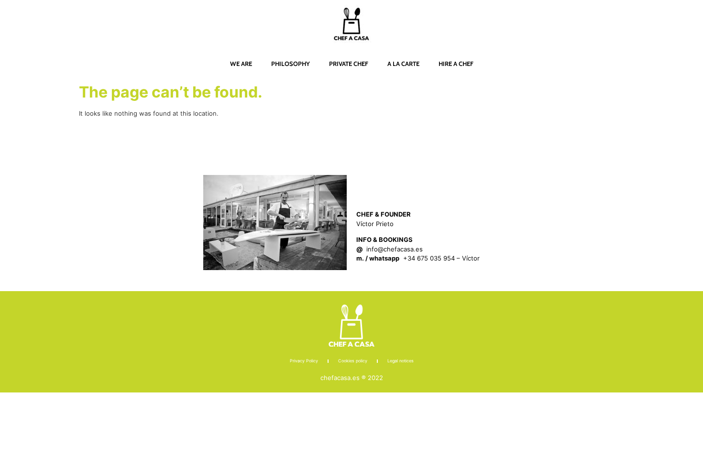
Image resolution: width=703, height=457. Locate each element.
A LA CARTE (403, 63)
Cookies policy (352, 360)
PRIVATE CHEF (348, 63)
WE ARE (241, 63)
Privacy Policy (304, 360)
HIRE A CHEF (456, 63)
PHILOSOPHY (290, 63)
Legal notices (400, 360)
